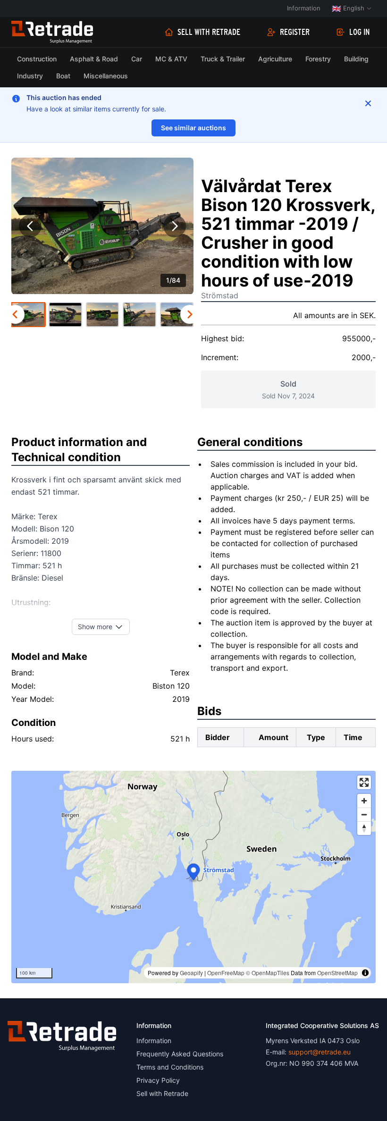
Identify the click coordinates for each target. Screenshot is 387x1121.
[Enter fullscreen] (364, 782)
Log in (359, 32)
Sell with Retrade (208, 32)
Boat (63, 76)
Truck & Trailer (223, 59)
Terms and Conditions (169, 1067)
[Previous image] (30, 226)
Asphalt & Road (94, 59)
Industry (30, 76)
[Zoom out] (364, 814)
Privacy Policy (158, 1080)
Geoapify (191, 973)
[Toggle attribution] (365, 972)
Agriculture (275, 59)
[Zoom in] (364, 801)
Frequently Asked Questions (179, 1054)
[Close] (368, 103)
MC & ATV (171, 59)
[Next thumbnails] (189, 314)
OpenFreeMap (225, 973)
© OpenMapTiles (267, 973)
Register (295, 32)
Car (136, 59)
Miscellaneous (106, 76)
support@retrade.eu (319, 1052)
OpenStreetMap (337, 973)
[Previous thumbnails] (15, 314)
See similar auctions (193, 128)
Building (356, 59)
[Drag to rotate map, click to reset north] (364, 828)
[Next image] (174, 226)
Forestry (318, 59)
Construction (37, 59)
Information (303, 8)
